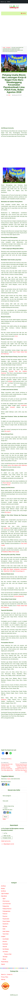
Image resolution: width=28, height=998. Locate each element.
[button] (3, 784)
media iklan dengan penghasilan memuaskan (15, 569)
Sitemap (3, 979)
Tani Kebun (5, 951)
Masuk (5, 816)
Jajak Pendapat (5, 893)
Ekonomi (5, 941)
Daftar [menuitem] (8, 1)
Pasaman (5, 916)
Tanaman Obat (7, 954)
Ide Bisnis (9, 758)
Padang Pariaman (7, 908)
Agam (4, 898)
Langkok (3, 936)
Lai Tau (5, 833)
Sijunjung (5, 926)
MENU (24, 13)
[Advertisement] (14, 31)
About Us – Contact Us (6, 974)
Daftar (4, 819)
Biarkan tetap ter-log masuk (9, 807)
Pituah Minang (4, 961)
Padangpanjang (6, 911)
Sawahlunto (5, 924)
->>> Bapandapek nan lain (7, 844)
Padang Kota (6, 906)
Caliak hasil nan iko (6, 841)
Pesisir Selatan (6, 921)
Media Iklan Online (8, 571)
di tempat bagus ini (19, 571)
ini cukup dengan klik (19, 596)
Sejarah (3, 964)
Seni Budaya (6, 949)
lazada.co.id (7, 528)
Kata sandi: (5, 801)
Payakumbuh (6, 918)
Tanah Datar (6, 934)
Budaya (3, 888)
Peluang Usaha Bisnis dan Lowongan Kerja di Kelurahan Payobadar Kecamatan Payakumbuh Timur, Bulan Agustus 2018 (7, 766)
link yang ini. (8, 431)
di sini (16, 336)
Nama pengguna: (7, 795)
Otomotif (5, 946)
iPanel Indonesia (7, 483)
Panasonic (3, 699)
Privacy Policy (4, 977)
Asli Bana (3, 886)
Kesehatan (5, 944)
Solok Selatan (6, 931)
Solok (4, 929)
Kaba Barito (4, 896)
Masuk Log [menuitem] (3, 1)
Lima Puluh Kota (7, 903)
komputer (10, 381)
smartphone (24, 405)
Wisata (4, 959)
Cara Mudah (6, 939)
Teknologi (5, 956)
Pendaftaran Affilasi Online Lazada (10, 551)
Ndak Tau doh (7, 835)
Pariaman (5, 913)
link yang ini (8, 512)
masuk (8, 778)
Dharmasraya (6, 901)
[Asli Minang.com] (14, 6)
